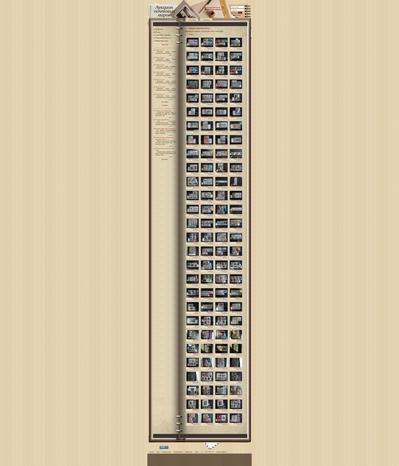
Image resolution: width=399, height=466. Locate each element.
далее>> (171, 55)
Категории (192, 20)
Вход (240, 12)
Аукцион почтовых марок (164, 11)
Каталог (159, 29)
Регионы (206, 20)
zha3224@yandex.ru (214, 9)
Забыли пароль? (237, 14)
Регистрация (234, 12)
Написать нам (161, 41)
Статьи (196, 452)
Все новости (164, 101)
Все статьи (165, 159)
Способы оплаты (163, 35)
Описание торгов (163, 38)
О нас (157, 32)
